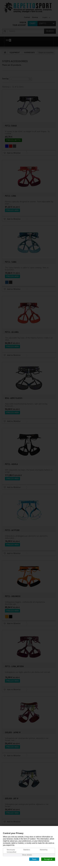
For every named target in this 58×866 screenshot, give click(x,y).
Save (34, 859)
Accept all (48, 859)
